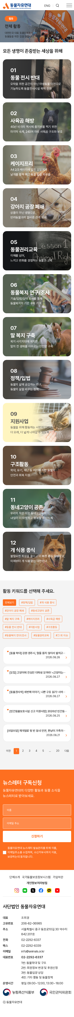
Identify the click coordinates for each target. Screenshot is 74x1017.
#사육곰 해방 (53, 618)
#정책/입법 (27, 602)
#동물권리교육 (41, 635)
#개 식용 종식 (47, 602)
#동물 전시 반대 (13, 627)
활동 (11, 19)
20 (57, 750)
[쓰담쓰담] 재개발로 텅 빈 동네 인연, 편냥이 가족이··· (36, 730)
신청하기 (37, 836)
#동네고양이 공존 (40, 610)
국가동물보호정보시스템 (36, 877)
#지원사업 (34, 627)
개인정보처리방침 (37, 883)
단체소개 (14, 877)
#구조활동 (51, 627)
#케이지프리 (33, 618)
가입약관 (58, 877)
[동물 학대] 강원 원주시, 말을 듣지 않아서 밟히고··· (37, 653)
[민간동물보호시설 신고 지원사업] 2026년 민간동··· (38, 711)
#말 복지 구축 (12, 618)
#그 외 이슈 (62, 635)
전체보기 (9, 602)
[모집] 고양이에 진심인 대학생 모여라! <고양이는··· (37, 672)
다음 (67, 750)
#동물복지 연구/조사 (15, 635)
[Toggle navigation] (69, 5)
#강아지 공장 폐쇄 (14, 610)
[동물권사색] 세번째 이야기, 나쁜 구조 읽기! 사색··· (37, 692)
